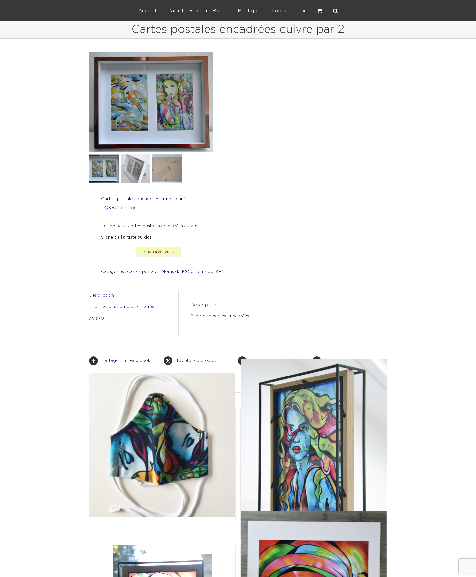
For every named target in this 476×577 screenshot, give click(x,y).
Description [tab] (101, 295)
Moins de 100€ (176, 272)
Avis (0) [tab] (97, 318)
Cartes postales (143, 272)
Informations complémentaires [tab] (121, 307)
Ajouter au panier (159, 252)
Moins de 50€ (208, 272)
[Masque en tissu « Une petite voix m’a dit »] (162, 445)
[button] (317, 10)
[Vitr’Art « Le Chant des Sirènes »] (314, 455)
